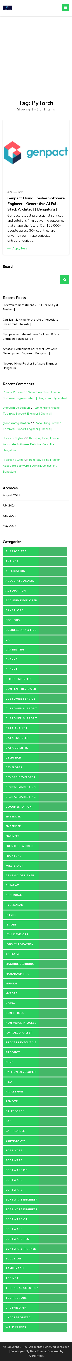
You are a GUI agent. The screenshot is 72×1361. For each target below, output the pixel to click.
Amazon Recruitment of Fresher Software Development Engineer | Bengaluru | (30, 351)
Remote (12, 1101)
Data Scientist (18, 748)
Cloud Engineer (18, 679)
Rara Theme (38, 1351)
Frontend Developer (14, 857)
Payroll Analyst (19, 1032)
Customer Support (21, 708)
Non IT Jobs (15, 1013)
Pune (9, 1062)
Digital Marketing (21, 787)
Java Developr (17, 934)
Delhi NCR (13, 757)
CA (8, 640)
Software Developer (14, 1181)
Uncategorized (18, 1317)
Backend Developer (21, 600)
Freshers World (19, 846)
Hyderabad (14, 905)
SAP (8, 1121)
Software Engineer (21, 1199)
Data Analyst (17, 728)
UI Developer (16, 1307)
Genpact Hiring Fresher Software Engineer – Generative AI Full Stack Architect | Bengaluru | (36, 204)
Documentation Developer (19, 808)
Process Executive (21, 1042)
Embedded (13, 816)
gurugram (14, 895)
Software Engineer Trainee (21, 1211)
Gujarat (12, 885)
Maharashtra (17, 974)
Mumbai (11, 983)
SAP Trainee (15, 1131)
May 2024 (9, 526)
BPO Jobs (13, 620)
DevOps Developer (20, 777)
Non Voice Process (21, 1023)
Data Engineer (17, 738)
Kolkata (12, 954)
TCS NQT (12, 1278)
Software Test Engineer (18, 1240)
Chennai (12, 659)
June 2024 (9, 516)
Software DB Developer (16, 1171)
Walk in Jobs (16, 1327)
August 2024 (11, 495)
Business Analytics (21, 630)
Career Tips (15, 649)
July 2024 (9, 506)
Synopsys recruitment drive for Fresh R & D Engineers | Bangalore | (31, 336)
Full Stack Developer (14, 867)
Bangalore (14, 610)
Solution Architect (14, 1260)
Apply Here (20, 248)
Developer (14, 767)
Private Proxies (13, 392)
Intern (11, 915)
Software (14, 1150)
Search (8, 266)
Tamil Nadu (15, 1268)
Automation (16, 590)
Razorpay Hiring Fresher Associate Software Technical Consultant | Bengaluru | (31, 444)
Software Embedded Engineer (21, 1191)
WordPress (35, 1356)
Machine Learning (20, 964)
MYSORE (12, 993)
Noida (10, 1003)
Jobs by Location (19, 944)
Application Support (15, 572)
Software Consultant (15, 1162)
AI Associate (16, 551)
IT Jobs (11, 924)
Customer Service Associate (20, 700)
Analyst (12, 561)
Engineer (13, 836)
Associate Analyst (21, 581)
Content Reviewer (21, 689)
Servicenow (15, 1141)
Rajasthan (14, 1091)
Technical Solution (22, 1288)
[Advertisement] (36, 54)
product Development (16, 1054)
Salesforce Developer (15, 1113)
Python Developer (21, 1072)
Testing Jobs (16, 1298)
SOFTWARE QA (17, 1219)
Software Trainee (21, 1249)
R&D (9, 1082)
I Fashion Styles (13, 438)
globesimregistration (16, 408)
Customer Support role (21, 720)
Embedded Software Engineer (21, 828)
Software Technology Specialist (16, 1230)
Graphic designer (20, 875)
